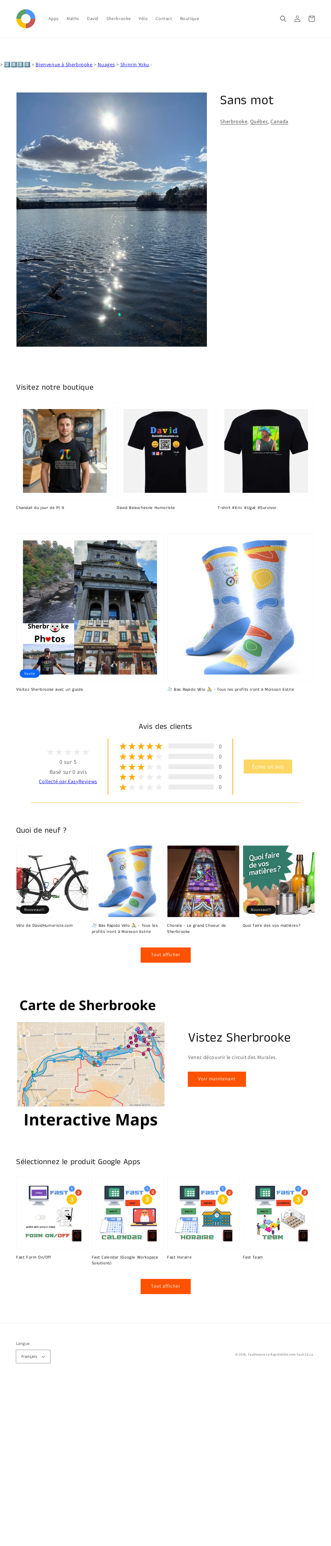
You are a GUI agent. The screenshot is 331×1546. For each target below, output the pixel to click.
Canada (279, 121)
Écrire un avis (268, 766)
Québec (259, 121)
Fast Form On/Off (33, 1257)
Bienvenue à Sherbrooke (64, 64)
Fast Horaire (179, 1257)
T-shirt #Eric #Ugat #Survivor (247, 508)
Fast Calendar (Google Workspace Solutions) (125, 1260)
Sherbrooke (233, 121)
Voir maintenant (217, 1079)
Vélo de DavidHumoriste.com (44, 926)
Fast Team (253, 1257)
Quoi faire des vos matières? (272, 926)
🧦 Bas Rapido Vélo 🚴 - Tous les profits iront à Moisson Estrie (230, 690)
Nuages (106, 64)
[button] (283, 19)
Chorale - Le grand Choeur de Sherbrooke (196, 929)
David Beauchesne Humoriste (146, 508)
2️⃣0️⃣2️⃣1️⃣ (17, 64)
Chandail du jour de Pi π (40, 508)
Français (29, 1356)
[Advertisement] (165, 1463)
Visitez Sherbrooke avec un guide (49, 690)
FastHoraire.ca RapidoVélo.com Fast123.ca (280, 1354)
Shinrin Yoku (134, 64)
